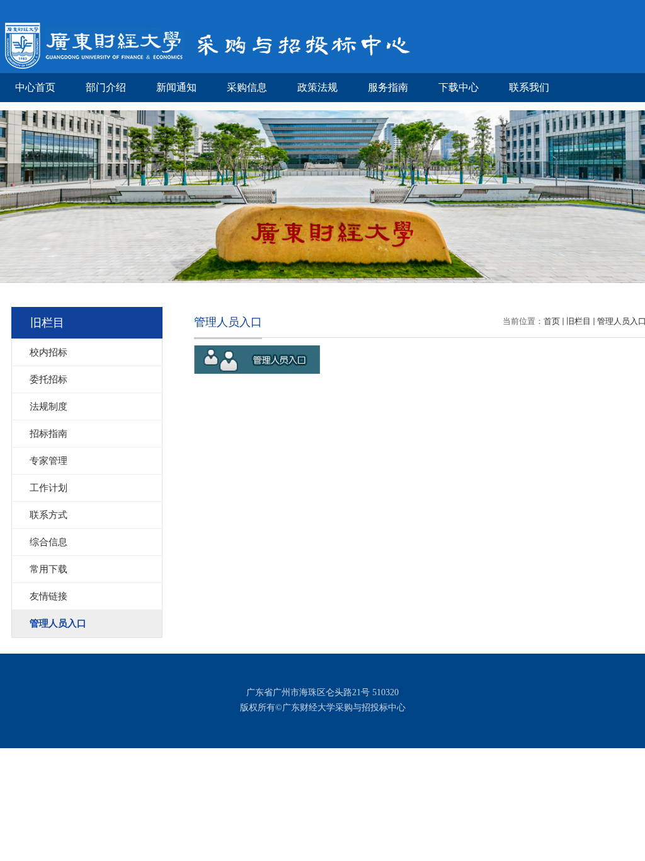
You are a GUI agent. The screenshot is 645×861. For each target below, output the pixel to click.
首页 (552, 321)
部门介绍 (106, 87)
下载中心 (458, 87)
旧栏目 (578, 321)
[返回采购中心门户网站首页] (210, 51)
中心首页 (35, 87)
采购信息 (247, 87)
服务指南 (388, 87)
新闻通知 (176, 87)
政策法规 (317, 87)
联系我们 (529, 87)
